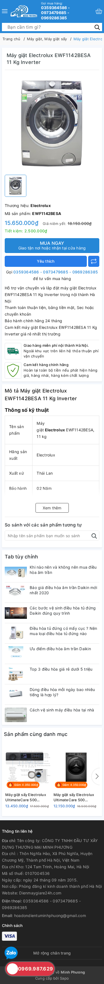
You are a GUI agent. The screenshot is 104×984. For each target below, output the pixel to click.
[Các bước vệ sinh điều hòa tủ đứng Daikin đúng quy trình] (16, 613)
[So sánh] (93, 261)
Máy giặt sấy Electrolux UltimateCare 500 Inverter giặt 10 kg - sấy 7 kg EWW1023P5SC (76, 797)
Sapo (64, 978)
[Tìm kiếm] (97, 26)
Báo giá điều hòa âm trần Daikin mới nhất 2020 (63, 590)
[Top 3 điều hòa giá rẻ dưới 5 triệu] (16, 674)
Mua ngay (52, 245)
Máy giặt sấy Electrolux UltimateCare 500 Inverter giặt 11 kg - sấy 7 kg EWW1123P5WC (27, 797)
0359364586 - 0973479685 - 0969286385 (55, 10)
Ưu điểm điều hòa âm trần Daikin (60, 648)
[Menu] (4, 11)
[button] (96, 776)
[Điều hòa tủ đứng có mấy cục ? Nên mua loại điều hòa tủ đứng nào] (16, 633)
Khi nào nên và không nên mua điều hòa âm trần (63, 569)
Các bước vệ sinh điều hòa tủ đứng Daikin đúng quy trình (63, 610)
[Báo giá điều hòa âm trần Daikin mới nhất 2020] (16, 592)
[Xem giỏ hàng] (99, 11)
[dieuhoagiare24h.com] (23, 11)
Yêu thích (45, 261)
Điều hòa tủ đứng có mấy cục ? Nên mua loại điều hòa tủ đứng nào (63, 631)
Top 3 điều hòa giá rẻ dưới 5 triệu (61, 669)
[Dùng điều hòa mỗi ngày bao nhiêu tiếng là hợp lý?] (16, 694)
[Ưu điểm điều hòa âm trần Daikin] (16, 653)
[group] (52, 123)
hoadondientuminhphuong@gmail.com (50, 915)
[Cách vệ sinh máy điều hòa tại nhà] (16, 715)
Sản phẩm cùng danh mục (36, 734)
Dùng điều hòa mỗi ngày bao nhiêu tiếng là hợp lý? (62, 692)
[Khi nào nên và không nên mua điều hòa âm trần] (16, 572)
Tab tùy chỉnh (21, 557)
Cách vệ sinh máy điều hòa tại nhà (62, 710)
